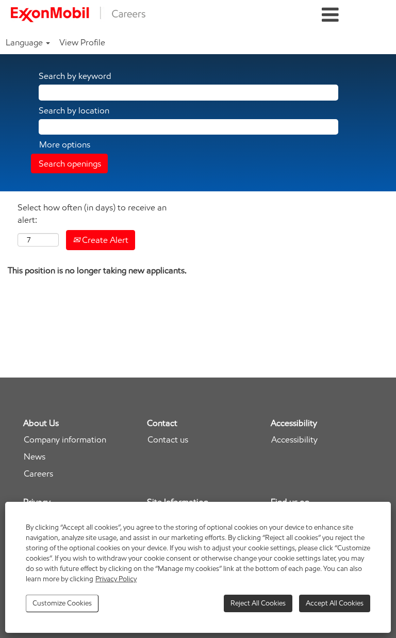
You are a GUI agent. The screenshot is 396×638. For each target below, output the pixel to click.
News (34, 457)
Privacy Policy (116, 579)
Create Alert (104, 240)
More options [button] (64, 144)
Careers (38, 474)
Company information (65, 440)
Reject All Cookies (258, 603)
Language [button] (25, 42)
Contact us (167, 440)
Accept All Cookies (335, 603)
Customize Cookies (62, 603)
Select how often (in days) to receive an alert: (92, 213)
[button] (330, 15)
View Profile (82, 42)
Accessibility (294, 440)
